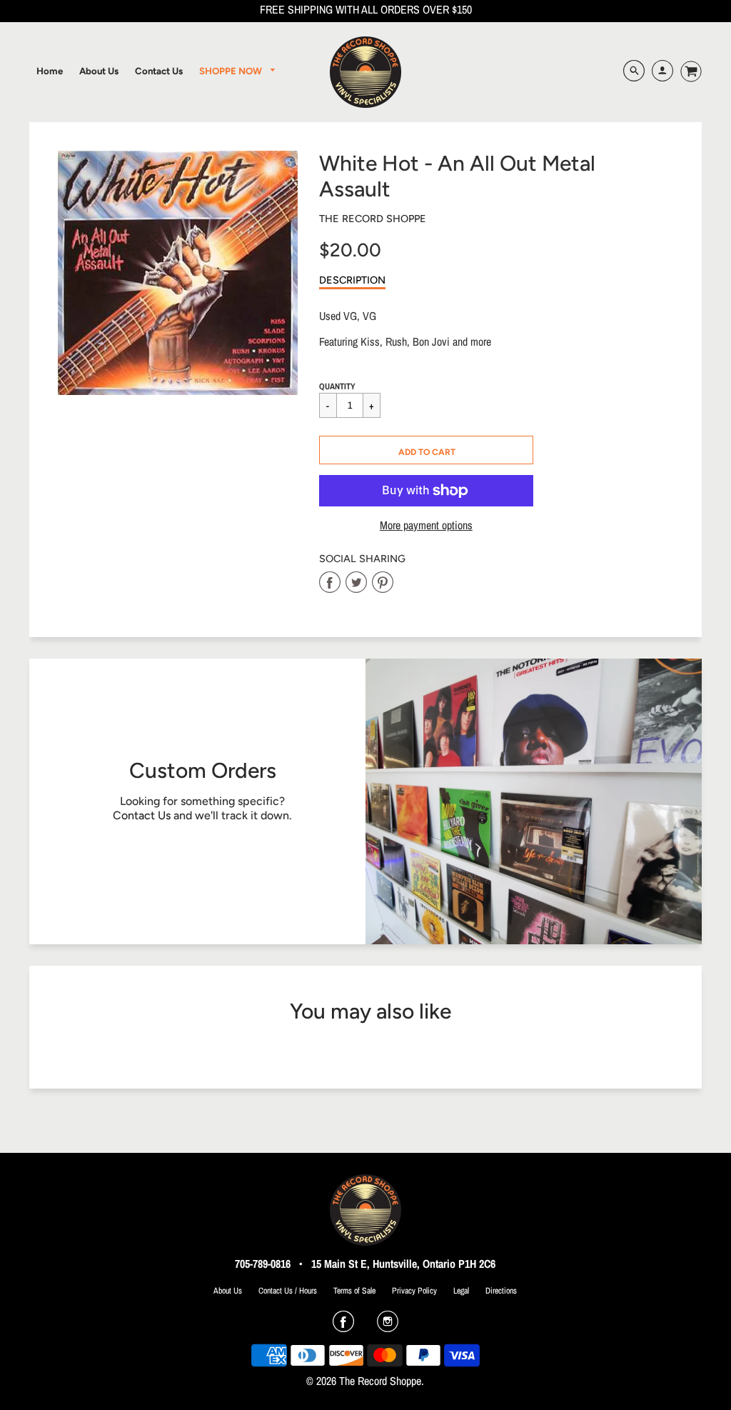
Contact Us (142, 815)
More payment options (426, 525)
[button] (426, 450)
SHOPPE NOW (231, 70)
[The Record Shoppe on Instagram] (387, 1326)
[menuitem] (49, 71)
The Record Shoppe (372, 218)
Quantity (337, 386)
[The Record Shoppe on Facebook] (343, 1326)
